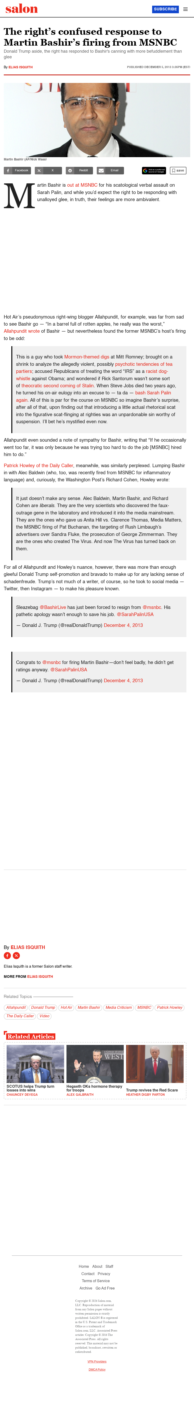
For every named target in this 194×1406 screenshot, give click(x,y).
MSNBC (144, 1008)
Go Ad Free (105, 1288)
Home (84, 1267)
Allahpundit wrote (22, 331)
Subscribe (165, 9)
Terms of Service (96, 1281)
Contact (87, 1274)
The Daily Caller (20, 1016)
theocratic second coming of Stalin (58, 386)
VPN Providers (97, 1361)
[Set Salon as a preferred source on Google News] (154, 170)
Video (44, 1016)
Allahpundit (15, 1008)
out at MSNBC (82, 185)
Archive (85, 1288)
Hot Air (66, 1008)
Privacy (104, 1274)
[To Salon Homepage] (22, 8)
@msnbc (151, 607)
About (97, 1267)
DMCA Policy (97, 1369)
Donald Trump (43, 1008)
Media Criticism (119, 1008)
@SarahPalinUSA (135, 614)
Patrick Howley (169, 1008)
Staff (109, 1267)
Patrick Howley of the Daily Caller (38, 466)
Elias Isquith (21, 67)
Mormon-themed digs (86, 357)
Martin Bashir (89, 1008)
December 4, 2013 (123, 625)
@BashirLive (53, 607)
